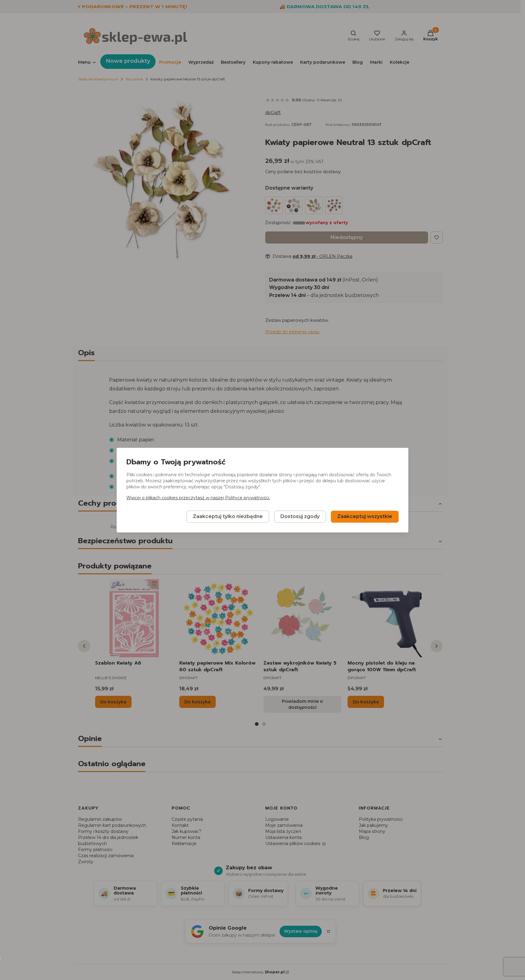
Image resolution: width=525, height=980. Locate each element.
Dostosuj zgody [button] (300, 516)
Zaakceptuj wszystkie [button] (364, 516)
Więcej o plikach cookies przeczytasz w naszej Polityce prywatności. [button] (198, 497)
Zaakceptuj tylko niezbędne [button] (228, 516)
